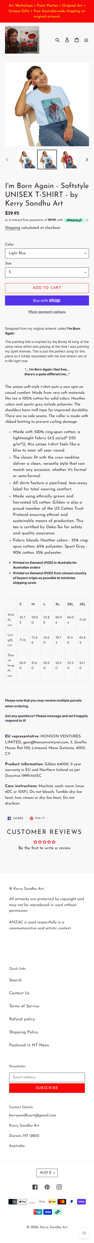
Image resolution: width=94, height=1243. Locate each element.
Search (15, 980)
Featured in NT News (29, 1045)
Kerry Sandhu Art (54, 1227)
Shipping (12, 228)
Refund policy (22, 1019)
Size (8, 263)
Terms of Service (24, 1006)
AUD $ (45, 1173)
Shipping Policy (23, 1032)
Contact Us (19, 993)
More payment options (47, 312)
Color (9, 244)
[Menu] (86, 39)
